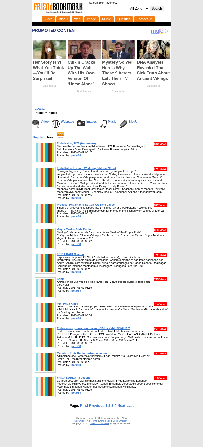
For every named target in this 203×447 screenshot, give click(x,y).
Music (112, 121)
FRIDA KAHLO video (70, 254)
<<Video (41, 109)
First (84, 405)
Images (91, 121)
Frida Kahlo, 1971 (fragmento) (76, 143)
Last (130, 405)
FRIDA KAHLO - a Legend (74, 377)
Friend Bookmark (99, 423)
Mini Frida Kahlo (67, 303)
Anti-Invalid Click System (113, 420)
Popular (38, 137)
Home (94, 420)
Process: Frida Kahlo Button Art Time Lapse (86, 204)
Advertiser (79, 420)
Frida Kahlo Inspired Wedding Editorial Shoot (86, 168)
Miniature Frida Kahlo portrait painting (82, 353)
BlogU (133, 121)
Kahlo (61, 278)
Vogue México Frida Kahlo (74, 229)
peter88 (76, 155)
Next (121, 405)
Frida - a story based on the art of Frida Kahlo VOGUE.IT (93, 328)
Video (45, 121)
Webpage (67, 121)
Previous (96, 405)
